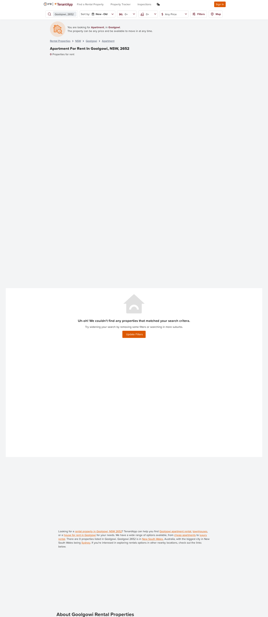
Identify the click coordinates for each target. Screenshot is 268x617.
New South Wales (152, 539)
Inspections (144, 4)
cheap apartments (185, 535)
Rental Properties (60, 41)
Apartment (108, 41)
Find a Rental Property (90, 4)
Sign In (220, 4)
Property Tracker (121, 4)
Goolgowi (91, 41)
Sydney (85, 543)
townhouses (200, 531)
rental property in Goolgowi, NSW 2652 (98, 531)
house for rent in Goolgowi (80, 535)
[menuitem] (102, 14)
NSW (78, 41)
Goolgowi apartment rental (175, 531)
